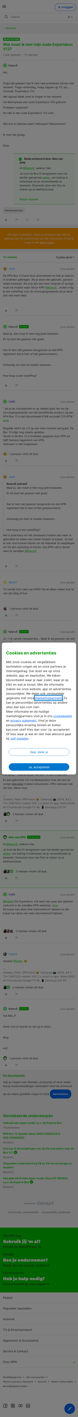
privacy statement (23, 720)
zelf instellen (19, 738)
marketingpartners (48, 698)
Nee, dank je (39, 752)
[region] (39, 709)
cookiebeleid (62, 716)
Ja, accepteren (39, 767)
